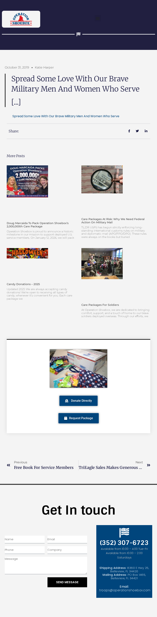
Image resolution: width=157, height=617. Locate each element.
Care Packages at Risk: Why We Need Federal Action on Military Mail (113, 220)
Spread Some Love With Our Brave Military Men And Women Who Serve (65, 116)
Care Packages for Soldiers (100, 305)
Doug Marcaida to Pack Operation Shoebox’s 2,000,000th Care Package (38, 224)
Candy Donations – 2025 (23, 284)
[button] (98, 18)
